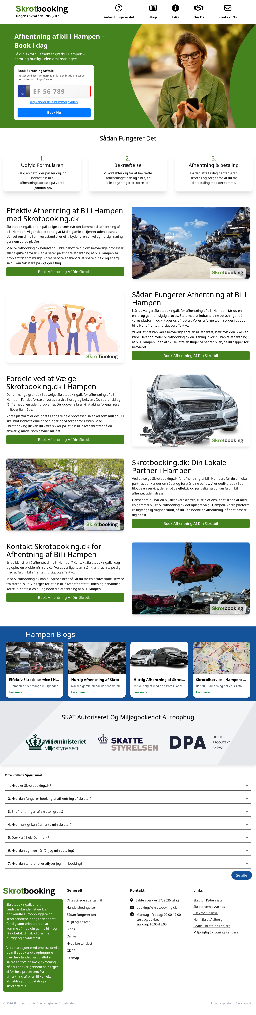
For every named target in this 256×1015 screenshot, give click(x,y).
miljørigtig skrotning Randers (215, 932)
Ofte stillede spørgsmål (84, 900)
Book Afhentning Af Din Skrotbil (65, 271)
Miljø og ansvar (78, 922)
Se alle (241, 875)
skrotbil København (208, 900)
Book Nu (54, 112)
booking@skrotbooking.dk (156, 907)
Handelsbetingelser (81, 907)
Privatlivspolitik (221, 1003)
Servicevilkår (244, 1003)
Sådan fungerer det (81, 914)
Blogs (71, 929)
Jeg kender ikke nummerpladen (54, 102)
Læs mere (15, 692)
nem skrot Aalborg (207, 919)
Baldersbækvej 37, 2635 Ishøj (157, 900)
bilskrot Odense (205, 913)
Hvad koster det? (79, 943)
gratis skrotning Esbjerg (212, 926)
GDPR (71, 950)
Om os (72, 936)
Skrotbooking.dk (24, 1003)
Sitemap (73, 958)
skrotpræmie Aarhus (209, 906)
